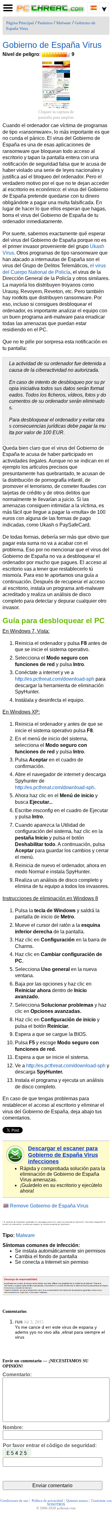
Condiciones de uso (14, 1500)
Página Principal (20, 23)
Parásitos (45, 23)
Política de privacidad (47, 1500)
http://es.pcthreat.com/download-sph (54, 679)
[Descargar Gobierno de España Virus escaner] (15, 1154)
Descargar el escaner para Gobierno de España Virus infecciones (63, 1155)
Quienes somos (77, 1500)
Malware (63, 23)
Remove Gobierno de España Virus (49, 1205)
